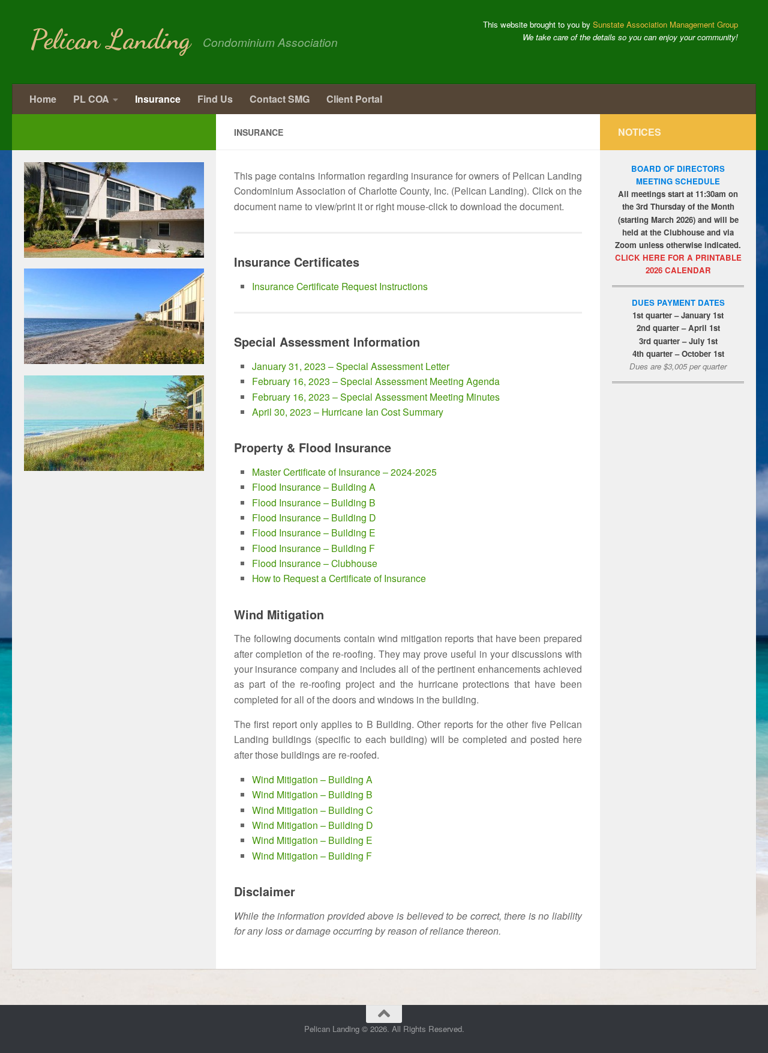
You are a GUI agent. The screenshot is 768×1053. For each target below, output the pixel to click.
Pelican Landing (110, 40)
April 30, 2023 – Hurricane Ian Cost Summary (347, 411)
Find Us (215, 99)
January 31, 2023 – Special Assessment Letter (350, 365)
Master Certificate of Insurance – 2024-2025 (344, 471)
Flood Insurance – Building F (313, 547)
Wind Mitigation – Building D (312, 824)
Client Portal (354, 99)
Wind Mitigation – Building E (312, 839)
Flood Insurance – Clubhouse (314, 562)
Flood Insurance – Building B (314, 502)
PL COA (91, 99)
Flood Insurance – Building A (314, 486)
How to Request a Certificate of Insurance (339, 577)
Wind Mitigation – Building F (312, 855)
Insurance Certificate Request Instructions (340, 286)
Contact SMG (280, 99)
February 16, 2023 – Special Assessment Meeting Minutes (376, 396)
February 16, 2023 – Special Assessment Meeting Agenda (376, 380)
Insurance (158, 99)
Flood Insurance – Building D (314, 517)
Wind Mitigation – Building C (312, 809)
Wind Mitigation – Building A (312, 779)
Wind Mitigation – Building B (312, 794)
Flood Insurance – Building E (314, 532)
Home (42, 99)
